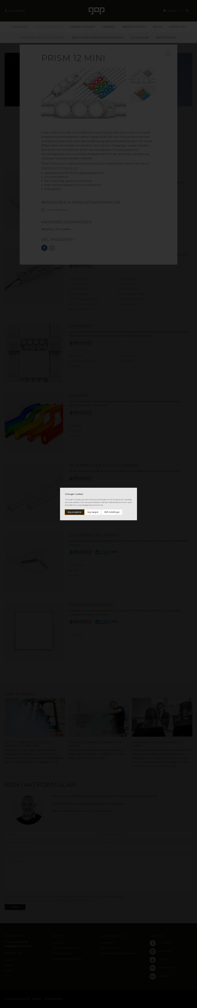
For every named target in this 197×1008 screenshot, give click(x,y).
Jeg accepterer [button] (74, 512)
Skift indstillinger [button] (112, 512)
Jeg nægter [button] (93, 512)
